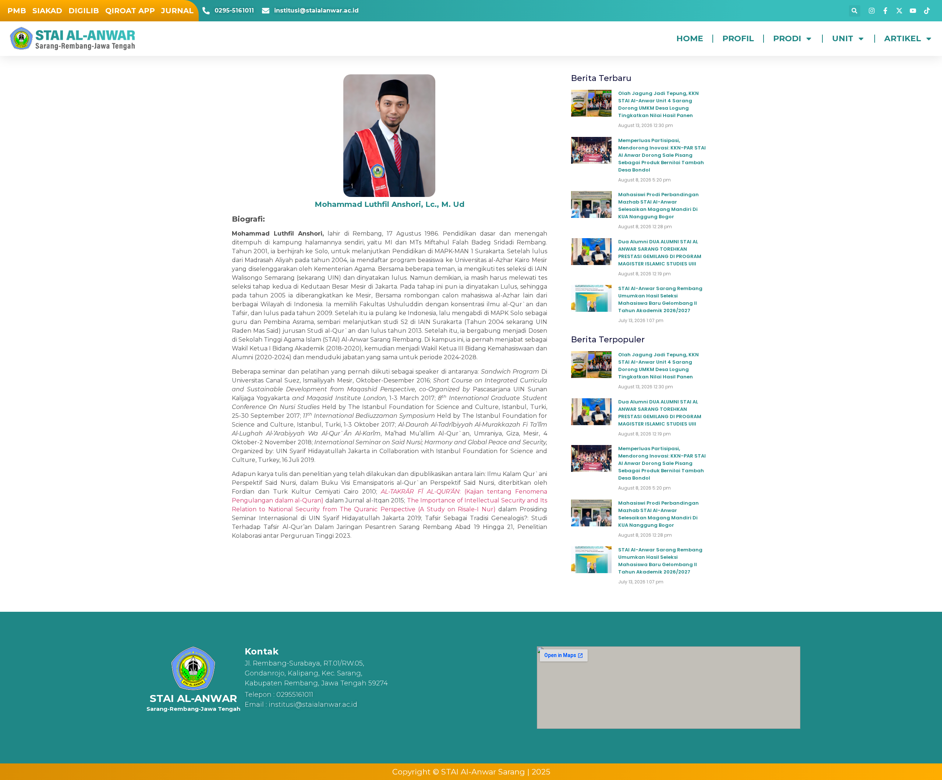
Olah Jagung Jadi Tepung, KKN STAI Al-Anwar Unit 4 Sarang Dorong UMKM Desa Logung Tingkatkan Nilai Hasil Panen (658, 104)
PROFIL (738, 38)
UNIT (842, 38)
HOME (689, 38)
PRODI (787, 38)
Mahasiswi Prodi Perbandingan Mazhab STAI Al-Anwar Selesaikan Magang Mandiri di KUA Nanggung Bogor (658, 205)
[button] (854, 11)
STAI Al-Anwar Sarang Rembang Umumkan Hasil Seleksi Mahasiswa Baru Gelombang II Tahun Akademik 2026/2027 (660, 299)
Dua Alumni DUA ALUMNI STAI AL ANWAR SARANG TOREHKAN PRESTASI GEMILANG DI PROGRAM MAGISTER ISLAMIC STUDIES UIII (659, 252)
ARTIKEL (902, 38)
